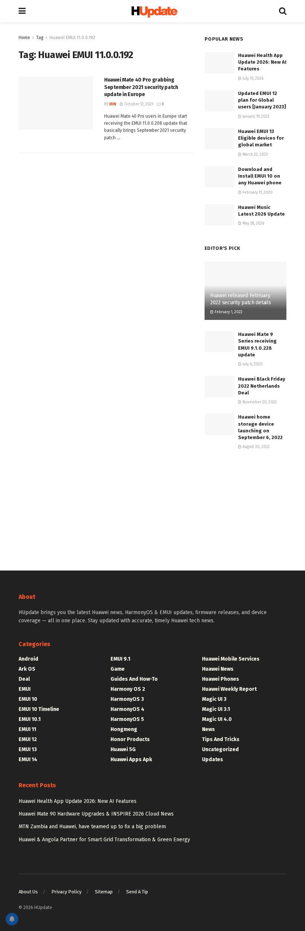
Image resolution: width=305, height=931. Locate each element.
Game (117, 669)
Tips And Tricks (221, 739)
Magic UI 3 (214, 699)
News (208, 729)
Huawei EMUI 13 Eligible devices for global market (261, 137)
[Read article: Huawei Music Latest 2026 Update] (219, 214)
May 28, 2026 (252, 223)
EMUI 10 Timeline (39, 709)
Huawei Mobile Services (231, 659)
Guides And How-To (134, 679)
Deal (24, 679)
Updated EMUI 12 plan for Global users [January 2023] (262, 99)
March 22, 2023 (254, 154)
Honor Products (130, 739)
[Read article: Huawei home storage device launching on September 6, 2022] (219, 424)
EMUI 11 (27, 729)
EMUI (24, 689)
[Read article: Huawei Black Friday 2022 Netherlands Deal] (219, 386)
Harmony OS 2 (127, 689)
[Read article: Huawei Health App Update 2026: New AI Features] (219, 62)
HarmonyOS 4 (127, 709)
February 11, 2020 (257, 192)
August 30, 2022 (255, 447)
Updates (212, 759)
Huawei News (218, 669)
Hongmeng (123, 729)
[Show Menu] (22, 11)
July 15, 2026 (252, 78)
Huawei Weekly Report (229, 689)
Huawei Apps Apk (131, 759)
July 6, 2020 (252, 364)
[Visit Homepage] (152, 11)
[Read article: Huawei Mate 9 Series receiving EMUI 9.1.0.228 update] (219, 341)
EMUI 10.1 (30, 719)
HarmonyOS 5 (127, 719)
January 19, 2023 (255, 116)
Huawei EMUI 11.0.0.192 (72, 37)
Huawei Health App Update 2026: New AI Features (262, 62)
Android (28, 659)
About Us (28, 892)
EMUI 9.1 (120, 659)
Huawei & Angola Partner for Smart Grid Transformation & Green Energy (104, 839)
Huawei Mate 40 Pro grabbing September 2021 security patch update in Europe (141, 87)
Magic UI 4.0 (217, 719)
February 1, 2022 (228, 312)
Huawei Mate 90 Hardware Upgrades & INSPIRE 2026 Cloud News (96, 814)
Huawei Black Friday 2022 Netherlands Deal (261, 385)
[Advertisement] (245, 503)
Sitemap (104, 892)
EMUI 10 (28, 699)
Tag (40, 37)
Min (112, 104)
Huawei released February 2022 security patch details (240, 298)
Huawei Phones (220, 679)
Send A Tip (137, 892)
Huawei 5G (123, 749)
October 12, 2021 (138, 104)
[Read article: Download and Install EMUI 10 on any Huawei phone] (219, 176)
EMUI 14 (28, 759)
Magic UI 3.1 (216, 709)
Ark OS (27, 669)
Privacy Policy (66, 892)
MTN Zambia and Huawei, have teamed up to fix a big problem (92, 826)
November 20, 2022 (259, 402)
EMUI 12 (28, 739)
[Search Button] (282, 11)
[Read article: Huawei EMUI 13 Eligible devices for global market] (219, 138)
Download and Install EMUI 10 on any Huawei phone (260, 175)
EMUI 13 (28, 749)
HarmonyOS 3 (127, 699)
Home (24, 37)
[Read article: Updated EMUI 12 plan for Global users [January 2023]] (219, 100)
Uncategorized (220, 749)
